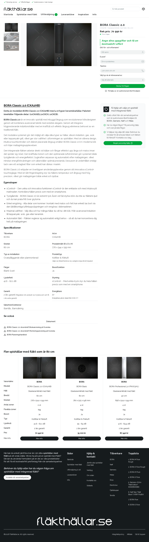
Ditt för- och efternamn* (109, 47)
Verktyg (90, 470)
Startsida (8, 14)
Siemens (113, 470)
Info (95, 14)
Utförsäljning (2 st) (74, 470)
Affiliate (129, 534)
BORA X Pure (135, 477)
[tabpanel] (51, 331)
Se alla (112, 495)
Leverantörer (67, 14)
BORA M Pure (135, 472)
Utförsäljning (47, 14)
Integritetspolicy (118, 534)
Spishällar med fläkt (27, 14)
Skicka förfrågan (122, 86)
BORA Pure (134, 500)
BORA (7, 237)
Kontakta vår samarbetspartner (17, 477)
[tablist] (51, 322)
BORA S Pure (135, 505)
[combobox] (122, 80)
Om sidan (90, 475)
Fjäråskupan (114, 490)
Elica (111, 480)
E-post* (103, 57)
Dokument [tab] (50, 321)
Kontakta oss (91, 480)
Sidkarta (90, 486)
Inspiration (83, 14)
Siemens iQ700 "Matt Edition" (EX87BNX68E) (134, 484)
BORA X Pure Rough (137, 467)
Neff (111, 465)
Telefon (103, 66)
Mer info (39, 438)
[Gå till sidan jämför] (143, 9)
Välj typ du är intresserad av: (111, 75)
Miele (112, 475)
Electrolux (113, 485)
